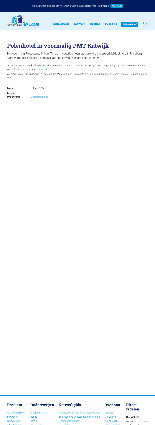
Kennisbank (61, 23)
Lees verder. (43, 69)
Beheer (34, 416)
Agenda (95, 23)
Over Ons (111, 23)
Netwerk (79, 23)
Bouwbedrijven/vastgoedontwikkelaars (79, 416)
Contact (108, 412)
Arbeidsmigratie (39, 96)
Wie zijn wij (110, 416)
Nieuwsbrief (130, 24)
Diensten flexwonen (69, 421)
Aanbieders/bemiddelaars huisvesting (79, 412)
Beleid (33, 421)
